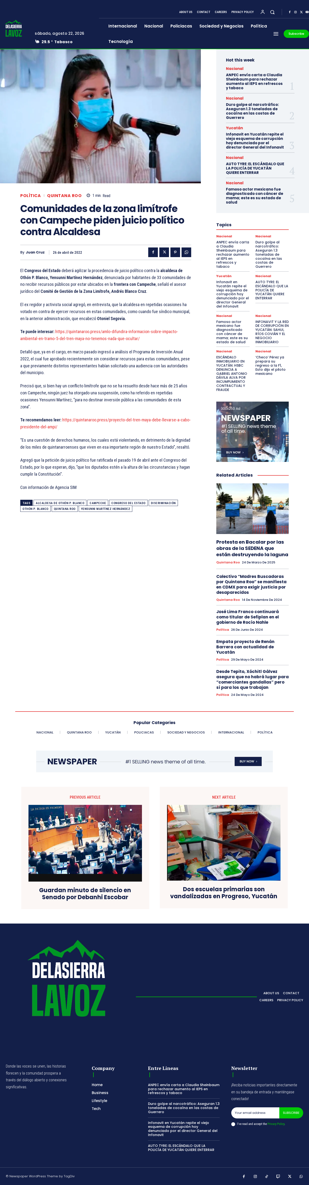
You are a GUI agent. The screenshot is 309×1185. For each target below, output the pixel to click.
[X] (301, 12)
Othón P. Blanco (35, 509)
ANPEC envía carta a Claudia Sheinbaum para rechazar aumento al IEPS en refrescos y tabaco (254, 81)
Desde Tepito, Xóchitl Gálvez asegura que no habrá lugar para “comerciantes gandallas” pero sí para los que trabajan (252, 679)
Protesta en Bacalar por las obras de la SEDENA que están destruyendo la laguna (252, 548)
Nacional (235, 68)
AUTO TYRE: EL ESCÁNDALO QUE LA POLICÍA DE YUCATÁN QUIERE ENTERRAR (255, 168)
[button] (272, 12)
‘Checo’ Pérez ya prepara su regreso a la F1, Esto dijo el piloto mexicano (270, 365)
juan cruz (35, 252)
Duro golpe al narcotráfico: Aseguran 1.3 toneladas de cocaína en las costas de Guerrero (252, 111)
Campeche (98, 503)
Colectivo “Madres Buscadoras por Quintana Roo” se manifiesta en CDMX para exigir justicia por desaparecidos (251, 584)
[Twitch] (278, 1176)
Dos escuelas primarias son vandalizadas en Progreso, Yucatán (223, 893)
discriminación (163, 503)
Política (30, 196)
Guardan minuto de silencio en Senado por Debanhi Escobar (85, 894)
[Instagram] (295, 12)
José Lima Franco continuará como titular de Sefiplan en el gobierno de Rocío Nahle (247, 617)
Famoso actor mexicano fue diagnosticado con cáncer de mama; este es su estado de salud (254, 196)
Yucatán (234, 128)
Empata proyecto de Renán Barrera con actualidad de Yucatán (245, 647)
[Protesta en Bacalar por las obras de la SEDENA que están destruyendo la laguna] (252, 508)
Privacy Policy (275, 1124)
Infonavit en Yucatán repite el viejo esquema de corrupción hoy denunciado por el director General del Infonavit (255, 141)
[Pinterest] (175, 252)
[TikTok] (266, 1176)
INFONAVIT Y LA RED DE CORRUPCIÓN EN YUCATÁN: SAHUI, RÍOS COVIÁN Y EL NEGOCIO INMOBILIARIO (272, 331)
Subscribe (291, 1112)
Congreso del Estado (128, 503)
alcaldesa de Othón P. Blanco (60, 503)
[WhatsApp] (186, 252)
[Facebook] (290, 12)
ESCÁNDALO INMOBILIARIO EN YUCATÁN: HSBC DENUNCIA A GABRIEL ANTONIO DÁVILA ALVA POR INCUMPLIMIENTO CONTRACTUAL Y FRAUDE (231, 373)
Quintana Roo (64, 196)
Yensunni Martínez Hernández (105, 509)
